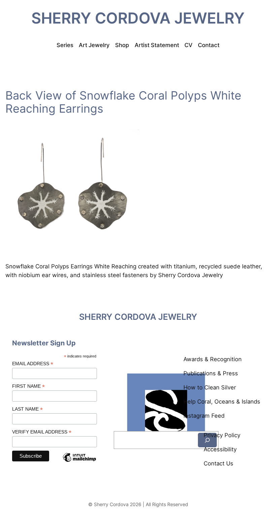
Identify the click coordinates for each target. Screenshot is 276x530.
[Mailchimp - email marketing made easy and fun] (79, 463)
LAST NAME (27, 409)
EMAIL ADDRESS (32, 364)
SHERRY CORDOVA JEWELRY (138, 18)
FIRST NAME (28, 386)
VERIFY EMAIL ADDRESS (41, 432)
